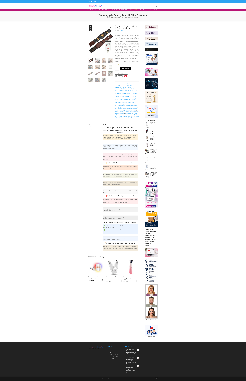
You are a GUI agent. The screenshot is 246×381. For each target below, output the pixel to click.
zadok (135, 117)
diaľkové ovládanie (130, 88)
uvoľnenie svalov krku (122, 116)
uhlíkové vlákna (122, 114)
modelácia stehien (119, 99)
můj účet (142, 1)
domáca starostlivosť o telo (124, 90)
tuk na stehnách (128, 113)
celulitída (124, 87)
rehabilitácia (130, 107)
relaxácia (135, 107)
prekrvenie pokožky (121, 105)
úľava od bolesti (129, 114)
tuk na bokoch (121, 113)
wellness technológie (128, 117)
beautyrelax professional (149, 6)
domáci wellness (133, 90)
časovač (120, 87)
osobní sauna (131, 101)
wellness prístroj (135, 116)
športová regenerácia (128, 110)
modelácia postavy (135, 98)
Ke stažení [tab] (91, 129)
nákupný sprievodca (115, 1)
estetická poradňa (107, 1)
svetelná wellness (131, 111)
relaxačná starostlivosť (127, 108)
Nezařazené (110, 358)
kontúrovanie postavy (119, 96)
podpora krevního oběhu (126, 102)
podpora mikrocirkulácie (127, 104)
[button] (111, 27)
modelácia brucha (126, 98)
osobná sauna (125, 101)
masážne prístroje (132, 6)
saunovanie (121, 110)
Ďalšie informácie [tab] (93, 127)
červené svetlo (130, 87)
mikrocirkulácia (133, 96)
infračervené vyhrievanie (120, 95)
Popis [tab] (90, 124)
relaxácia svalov (118, 108)
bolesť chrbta (121, 85)
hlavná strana (149, 1)
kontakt (129, 1)
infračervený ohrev (130, 95)
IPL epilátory (140, 6)
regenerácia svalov (123, 107)
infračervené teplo (133, 93)
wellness (129, 116)
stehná (135, 110)
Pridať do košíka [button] (102, 280)
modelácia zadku (126, 99)
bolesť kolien (127, 85)
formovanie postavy (122, 6)
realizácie (121, 1)
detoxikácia (123, 88)
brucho (116, 87)
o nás (126, 1)
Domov (108, 17)
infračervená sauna (128, 91)
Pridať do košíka (125, 68)
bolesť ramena (133, 85)
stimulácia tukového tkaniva (121, 111)
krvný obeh (126, 96)
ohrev (120, 101)
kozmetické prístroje (112, 6)
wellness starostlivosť (119, 117)
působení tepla (129, 105)
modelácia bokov (118, 98)
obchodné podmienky (136, 1)
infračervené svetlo (124, 93)
